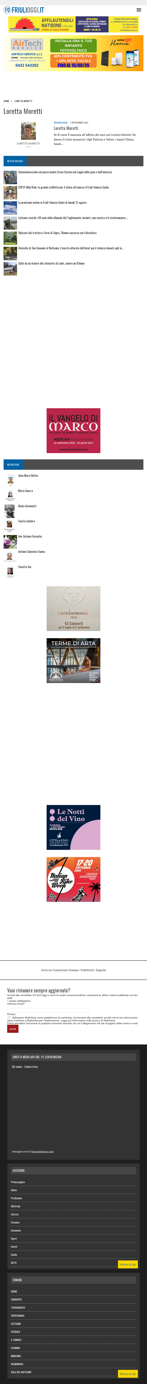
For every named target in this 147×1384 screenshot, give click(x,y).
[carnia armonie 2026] (73, 628)
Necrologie (61, 122)
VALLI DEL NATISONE (21, 1372)
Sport (14, 1238)
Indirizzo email (16, 1003)
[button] (138, 9)
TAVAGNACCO (18, 1307)
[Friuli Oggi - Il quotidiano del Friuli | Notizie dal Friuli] (68, 9)
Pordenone (16, 1198)
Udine (14, 1190)
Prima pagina (18, 1182)
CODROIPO (16, 1299)
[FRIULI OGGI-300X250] (73, 451)
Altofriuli (15, 1206)
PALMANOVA (17, 1364)
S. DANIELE (16, 1340)
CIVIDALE (15, 1332)
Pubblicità (87, 970)
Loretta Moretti (66, 128)
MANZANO (16, 1356)
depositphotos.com (43, 1151)
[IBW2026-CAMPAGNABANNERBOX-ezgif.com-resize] (73, 899)
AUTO (13, 1263)
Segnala (101, 970)
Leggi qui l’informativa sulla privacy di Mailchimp (88, 1020)
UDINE (14, 1291)
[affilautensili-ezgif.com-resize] (73, 30)
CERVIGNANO (17, 1315)
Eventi (14, 1246)
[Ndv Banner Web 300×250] (73, 847)
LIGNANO (15, 1348)
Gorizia (14, 1214)
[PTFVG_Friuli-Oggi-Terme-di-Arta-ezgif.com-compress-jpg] (73, 680)
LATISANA (16, 1324)
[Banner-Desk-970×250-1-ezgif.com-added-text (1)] (73, 69)
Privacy (11, 1014)
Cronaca (15, 1222)
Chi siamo (17, 1066)
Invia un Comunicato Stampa (60, 970)
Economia (16, 1230)
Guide (14, 1254)
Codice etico (31, 1066)
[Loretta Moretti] (27, 145)
